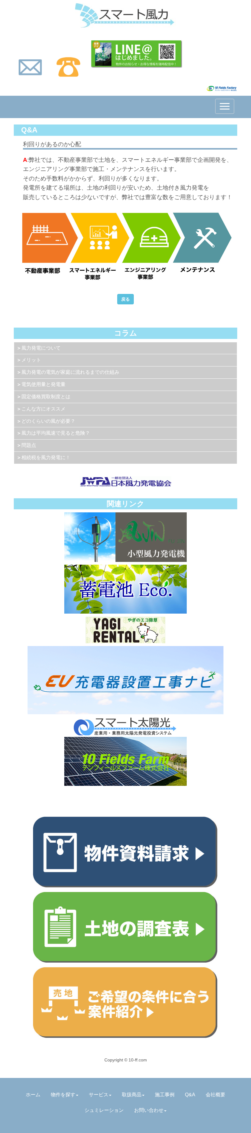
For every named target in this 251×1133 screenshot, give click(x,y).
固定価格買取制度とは (45, 396)
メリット (31, 359)
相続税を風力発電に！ (45, 457)
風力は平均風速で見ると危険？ (55, 433)
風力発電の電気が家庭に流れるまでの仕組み (70, 372)
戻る (125, 299)
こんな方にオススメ (43, 408)
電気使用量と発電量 (43, 384)
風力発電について (41, 348)
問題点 (28, 445)
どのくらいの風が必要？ (48, 421)
